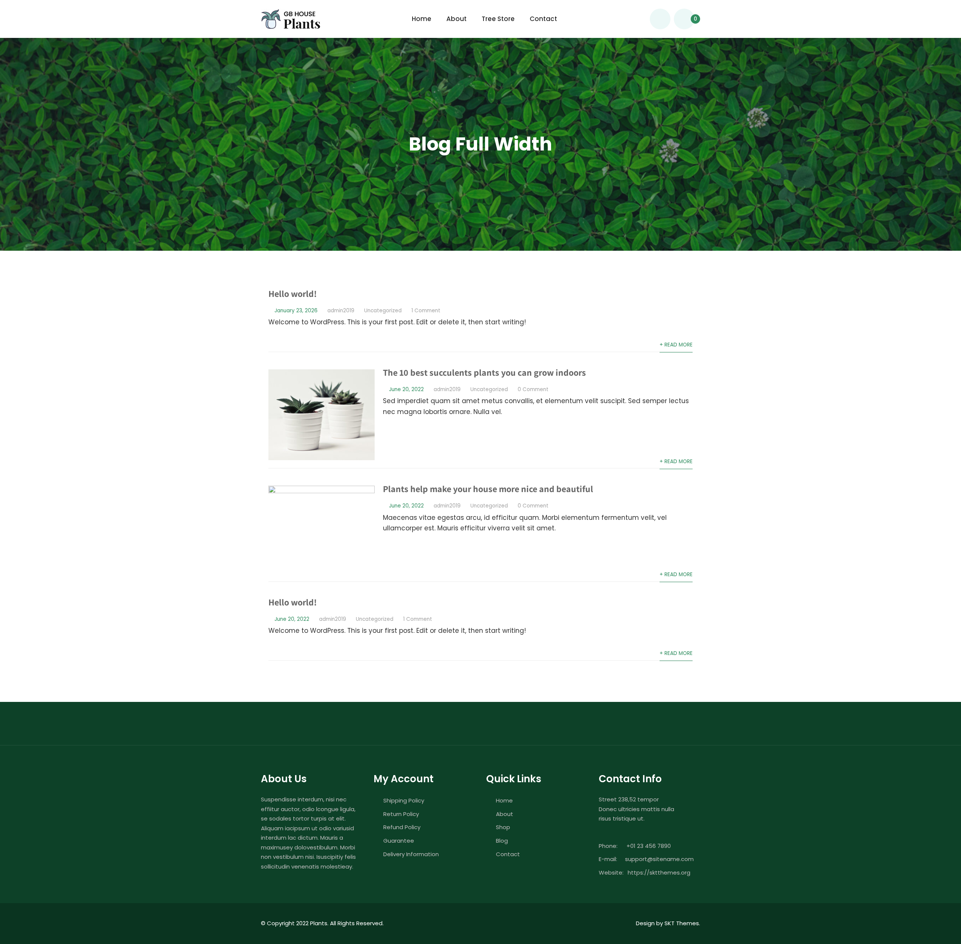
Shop (503, 827)
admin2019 (340, 310)
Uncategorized (383, 310)
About (456, 18)
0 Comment (533, 389)
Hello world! (292, 294)
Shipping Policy (403, 800)
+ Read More (676, 344)
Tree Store (498, 18)
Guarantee (398, 841)
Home (421, 18)
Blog (502, 841)
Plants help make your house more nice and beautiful (488, 489)
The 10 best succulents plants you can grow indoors (484, 372)
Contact (543, 18)
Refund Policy (401, 827)
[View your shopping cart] (684, 19)
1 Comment (425, 310)
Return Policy (401, 814)
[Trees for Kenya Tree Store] (290, 19)
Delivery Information (411, 854)
